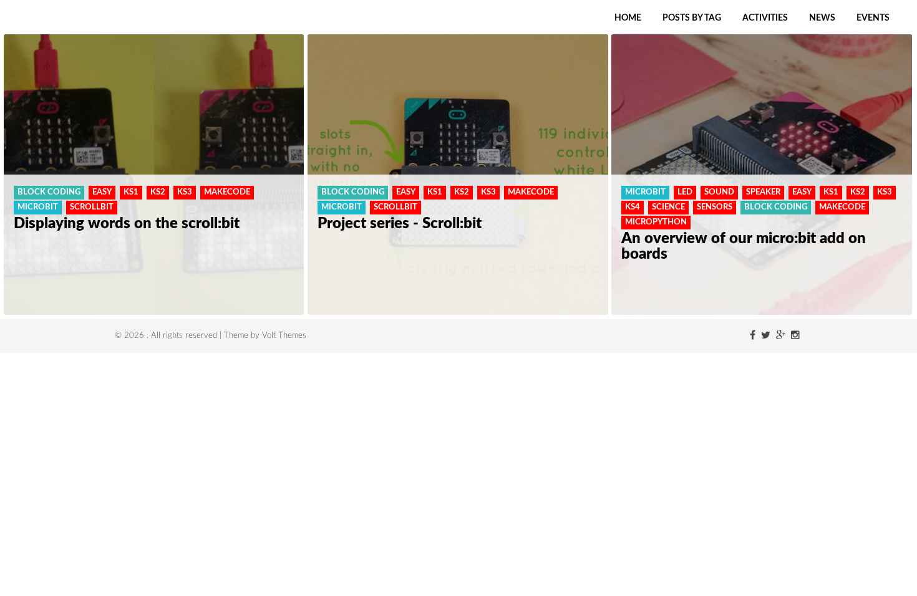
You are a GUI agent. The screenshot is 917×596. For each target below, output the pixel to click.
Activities (765, 17)
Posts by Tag (691, 17)
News (822, 17)
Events (873, 17)
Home (627, 17)
